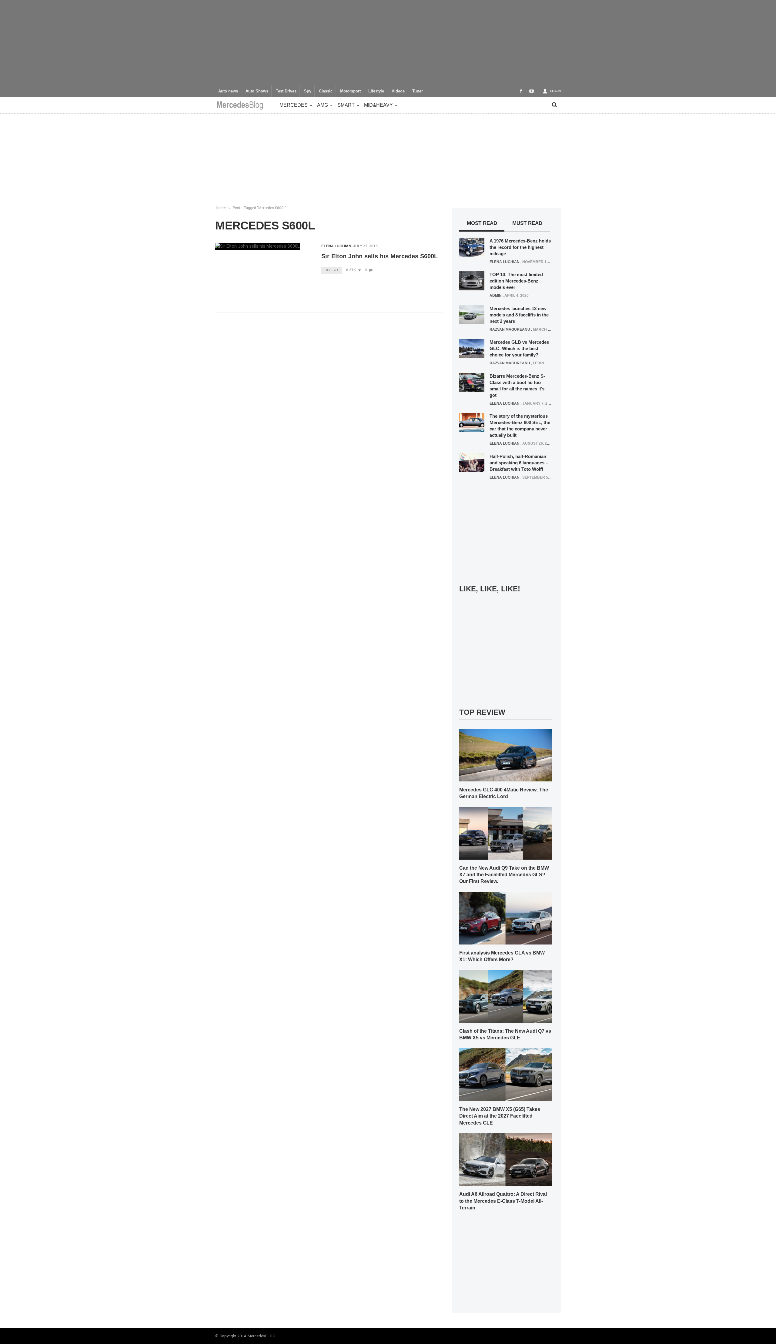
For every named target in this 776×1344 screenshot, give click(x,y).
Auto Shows (257, 91)
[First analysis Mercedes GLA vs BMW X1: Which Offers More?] (505, 918)
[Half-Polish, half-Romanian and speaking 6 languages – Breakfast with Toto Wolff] (471, 462)
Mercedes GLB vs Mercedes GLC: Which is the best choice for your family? (519, 348)
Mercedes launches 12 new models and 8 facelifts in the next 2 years (519, 315)
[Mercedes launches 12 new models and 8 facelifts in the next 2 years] (471, 314)
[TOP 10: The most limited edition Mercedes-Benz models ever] (471, 280)
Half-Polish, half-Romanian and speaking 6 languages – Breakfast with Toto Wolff (519, 463)
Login (555, 91)
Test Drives (286, 91)
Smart (346, 105)
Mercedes (293, 105)
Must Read (527, 223)
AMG (322, 105)
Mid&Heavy (378, 105)
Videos (398, 91)
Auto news (228, 91)
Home (221, 208)
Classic (326, 91)
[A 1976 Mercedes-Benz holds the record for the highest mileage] (471, 246)
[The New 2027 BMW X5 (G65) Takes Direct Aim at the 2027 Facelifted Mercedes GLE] (505, 1074)
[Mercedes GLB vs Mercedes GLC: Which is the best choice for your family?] (471, 348)
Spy (307, 91)
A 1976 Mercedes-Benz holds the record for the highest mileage (520, 247)
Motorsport (350, 91)
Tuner (417, 91)
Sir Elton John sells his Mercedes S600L (379, 256)
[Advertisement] (388, 42)
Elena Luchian (336, 246)
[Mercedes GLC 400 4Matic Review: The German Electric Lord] (505, 754)
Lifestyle (376, 91)
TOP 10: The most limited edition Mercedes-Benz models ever (516, 281)
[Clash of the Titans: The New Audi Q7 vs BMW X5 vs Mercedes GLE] (505, 996)
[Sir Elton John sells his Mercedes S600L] (257, 246)
